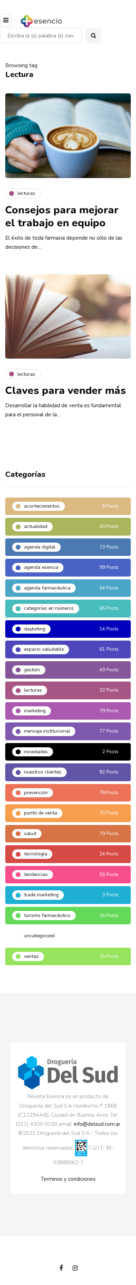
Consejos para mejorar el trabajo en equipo (62, 217)
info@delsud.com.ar (97, 1124)
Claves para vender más (65, 390)
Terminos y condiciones (68, 1178)
